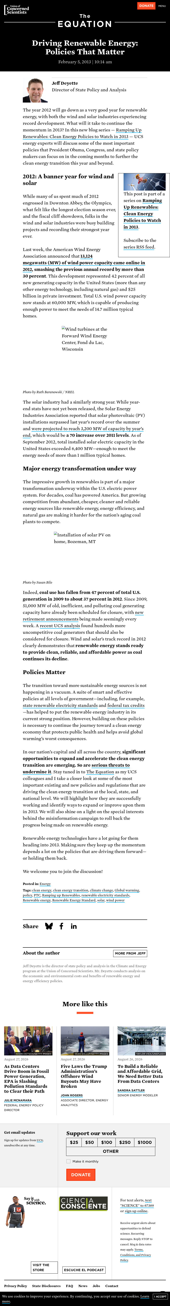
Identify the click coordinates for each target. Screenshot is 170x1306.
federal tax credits (125, 705)
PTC (37, 895)
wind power (115, 900)
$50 (89, 1142)
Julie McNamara (18, 1100)
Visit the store (41, 1267)
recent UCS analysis (60, 625)
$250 (125, 1142)
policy (27, 895)
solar (100, 900)
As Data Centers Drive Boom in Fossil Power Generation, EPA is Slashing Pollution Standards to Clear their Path (26, 1079)
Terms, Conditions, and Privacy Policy (135, 1255)
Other (111, 1151)
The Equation (100, 771)
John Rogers (72, 1095)
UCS (40, 1140)
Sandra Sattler (131, 1090)
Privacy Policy (15, 1286)
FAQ (69, 1286)
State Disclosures (46, 1286)
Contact (111, 1286)
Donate (146, 6)
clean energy (41, 890)
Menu (162, 6)
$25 (74, 1142)
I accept (160, 1296)
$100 (106, 1142)
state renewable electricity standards (60, 705)
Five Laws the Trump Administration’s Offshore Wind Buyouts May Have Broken (84, 1076)
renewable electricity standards (105, 895)
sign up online (136, 1211)
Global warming (127, 890)
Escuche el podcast (84, 1270)
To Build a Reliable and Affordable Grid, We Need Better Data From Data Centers (140, 1074)
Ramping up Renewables (61, 895)
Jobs (96, 1286)
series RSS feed (139, 247)
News (82, 1286)
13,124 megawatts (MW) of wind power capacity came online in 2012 (84, 263)
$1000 (145, 1142)
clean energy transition (71, 890)
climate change (101, 890)
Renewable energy (37, 900)
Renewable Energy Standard (74, 900)
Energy (45, 884)
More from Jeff (130, 953)
